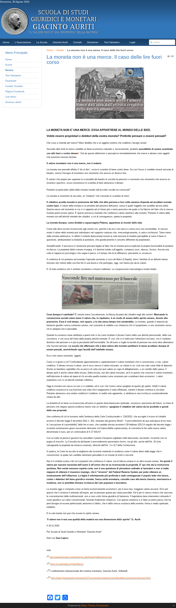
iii (47, 571)
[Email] (172, 56)
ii (47, 564)
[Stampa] (168, 56)
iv (47, 578)
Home (50, 50)
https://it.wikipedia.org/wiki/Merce (66, 564)
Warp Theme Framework (94, 605)
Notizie (60, 50)
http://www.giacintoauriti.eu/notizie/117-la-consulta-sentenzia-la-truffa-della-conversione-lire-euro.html (101, 578)
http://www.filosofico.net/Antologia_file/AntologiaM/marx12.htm (81, 557)
